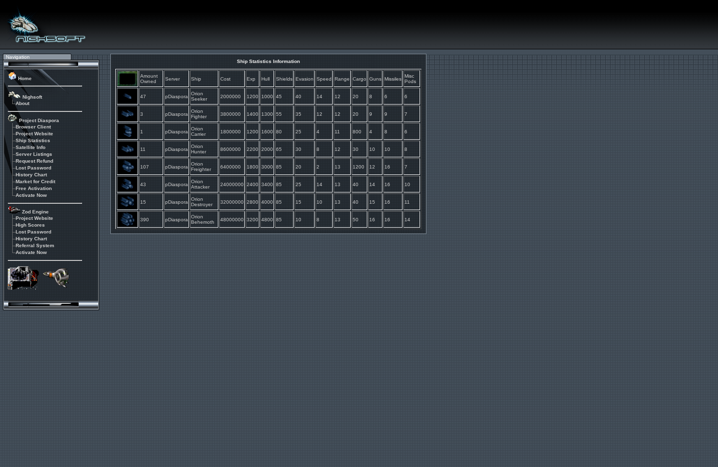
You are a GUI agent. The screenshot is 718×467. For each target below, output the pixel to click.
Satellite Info (30, 147)
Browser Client (33, 126)
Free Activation (34, 188)
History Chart (31, 174)
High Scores (30, 225)
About (22, 103)
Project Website (34, 133)
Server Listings (34, 154)
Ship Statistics (33, 140)
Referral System (35, 245)
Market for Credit (35, 181)
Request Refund (34, 161)
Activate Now (31, 195)
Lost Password (33, 167)
